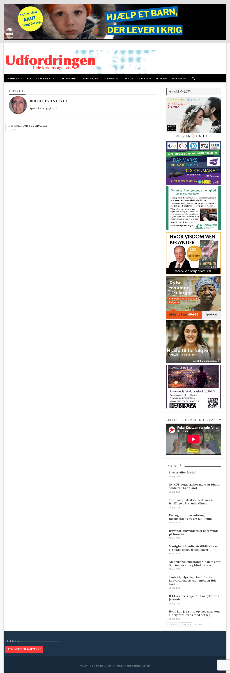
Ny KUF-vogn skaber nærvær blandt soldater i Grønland (194, 486)
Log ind (161, 78)
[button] (193, 79)
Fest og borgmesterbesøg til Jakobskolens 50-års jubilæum (190, 517)
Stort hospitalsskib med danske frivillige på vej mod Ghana (191, 502)
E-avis (129, 78)
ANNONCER (90, 78)
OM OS (143, 78)
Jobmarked (111, 78)
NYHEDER (13, 78)
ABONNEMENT (69, 78)
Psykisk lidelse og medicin (27, 126)
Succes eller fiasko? (183, 473)
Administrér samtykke (24, 649)
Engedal (145, 665)
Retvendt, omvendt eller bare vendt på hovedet (193, 532)
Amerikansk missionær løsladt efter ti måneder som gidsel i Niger (195, 563)
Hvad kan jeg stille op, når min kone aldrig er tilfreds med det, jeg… (194, 613)
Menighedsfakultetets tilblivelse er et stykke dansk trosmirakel (193, 548)
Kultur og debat (39, 78)
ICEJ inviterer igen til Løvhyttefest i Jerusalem (194, 598)
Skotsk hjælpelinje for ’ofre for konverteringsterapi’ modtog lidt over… (192, 580)
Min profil (179, 78)
